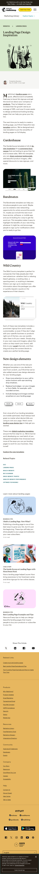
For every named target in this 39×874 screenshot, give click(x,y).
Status (5, 714)
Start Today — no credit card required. (19, 4)
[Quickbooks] (14, 820)
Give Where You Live (9, 772)
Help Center (7, 796)
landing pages (21, 94)
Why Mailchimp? (8, 691)
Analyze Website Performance (14, 479)
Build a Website (8, 470)
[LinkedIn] (21, 838)
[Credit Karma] (25, 816)
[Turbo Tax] (13, 816)
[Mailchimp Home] (9, 9)
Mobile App (6, 718)
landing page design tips (12, 423)
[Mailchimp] (25, 820)
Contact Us (6, 790)
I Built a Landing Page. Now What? (16, 521)
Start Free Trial (25, 9)
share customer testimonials (21, 156)
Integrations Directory (10, 738)
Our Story (6, 766)
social (15, 346)
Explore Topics (28, 16)
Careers (5, 776)
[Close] (36, 857)
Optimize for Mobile (10, 482)
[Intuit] (19, 811)
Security (5, 711)
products (6, 104)
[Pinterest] (33, 838)
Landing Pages (21, 26)
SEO (4, 464)
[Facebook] (6, 838)
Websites (6, 26)
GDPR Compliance (9, 708)
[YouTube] (27, 838)
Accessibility (7, 779)
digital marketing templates (23, 431)
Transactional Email (9, 701)
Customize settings (19, 870)
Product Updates (8, 695)
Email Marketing (8, 698)
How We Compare (8, 704)
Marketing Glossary (9, 735)
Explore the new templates (13, 452)
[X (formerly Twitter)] (11, 838)
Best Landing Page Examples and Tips (18, 615)
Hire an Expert (7, 793)
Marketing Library (11, 16)
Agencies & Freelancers (10, 749)
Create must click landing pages (13, 663)
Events (5, 755)
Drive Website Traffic (11, 476)
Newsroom (6, 769)
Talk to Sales (7, 800)
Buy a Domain (8, 473)
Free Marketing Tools (9, 731)
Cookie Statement (19, 865)
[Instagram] (16, 838)
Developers (6, 752)
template (6, 127)
